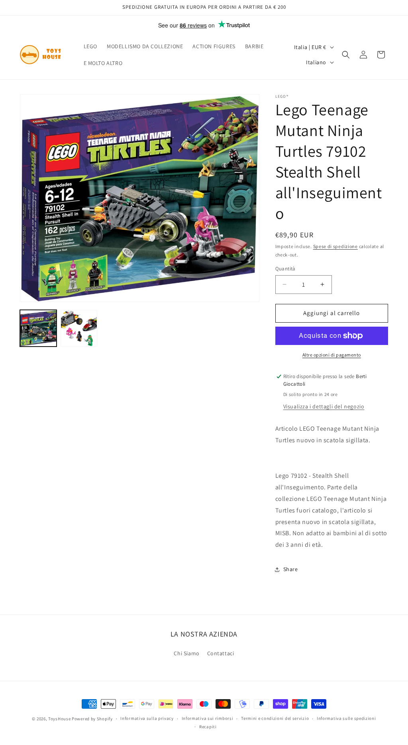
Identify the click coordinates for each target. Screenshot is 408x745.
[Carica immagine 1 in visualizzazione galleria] (38, 328)
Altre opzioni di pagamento (331, 355)
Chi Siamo (186, 653)
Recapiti (208, 726)
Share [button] (290, 569)
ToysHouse (59, 718)
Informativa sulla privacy (147, 718)
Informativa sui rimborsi (207, 718)
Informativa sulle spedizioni (346, 718)
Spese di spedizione (335, 246)
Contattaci (220, 653)
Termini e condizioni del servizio (275, 718)
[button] (346, 54)
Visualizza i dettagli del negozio (324, 406)
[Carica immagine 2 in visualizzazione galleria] (79, 328)
